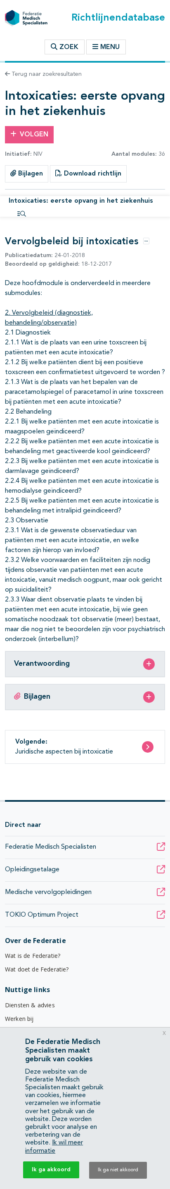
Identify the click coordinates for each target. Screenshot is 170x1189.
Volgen (34, 134)
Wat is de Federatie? (32, 956)
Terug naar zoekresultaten (46, 74)
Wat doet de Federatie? (37, 969)
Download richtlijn (91, 174)
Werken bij (19, 1019)
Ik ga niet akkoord (118, 1170)
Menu (110, 47)
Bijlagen (29, 174)
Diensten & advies (30, 1005)
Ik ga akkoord (51, 1170)
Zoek (67, 47)
